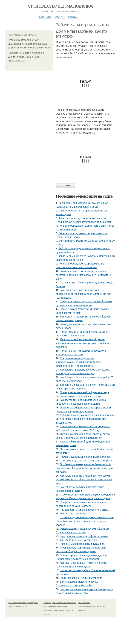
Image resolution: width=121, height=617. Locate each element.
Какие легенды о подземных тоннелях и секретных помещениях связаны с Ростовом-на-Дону (84, 274)
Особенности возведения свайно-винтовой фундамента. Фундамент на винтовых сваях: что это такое (84, 468)
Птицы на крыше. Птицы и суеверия (81, 578)
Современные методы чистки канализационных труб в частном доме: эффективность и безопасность (79, 362)
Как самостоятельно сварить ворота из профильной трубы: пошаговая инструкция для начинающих (83, 293)
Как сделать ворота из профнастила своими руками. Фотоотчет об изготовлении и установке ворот (84, 479)
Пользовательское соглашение (64, 603)
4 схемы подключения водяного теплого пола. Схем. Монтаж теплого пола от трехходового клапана (85, 521)
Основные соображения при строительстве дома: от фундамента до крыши (83, 409)
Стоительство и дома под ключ (60, 6)
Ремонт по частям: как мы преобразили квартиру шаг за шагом (81, 352)
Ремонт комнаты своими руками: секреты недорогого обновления (82, 333)
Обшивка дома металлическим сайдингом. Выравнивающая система (82, 530)
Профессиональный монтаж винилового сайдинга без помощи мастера (81, 504)
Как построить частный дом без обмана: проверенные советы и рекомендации (81, 401)
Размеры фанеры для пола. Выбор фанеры (85, 456)
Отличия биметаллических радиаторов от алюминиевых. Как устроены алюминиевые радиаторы (29, 44)
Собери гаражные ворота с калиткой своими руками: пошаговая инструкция (84, 303)
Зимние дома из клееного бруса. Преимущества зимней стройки (77, 583)
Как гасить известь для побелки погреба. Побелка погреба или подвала (81, 564)
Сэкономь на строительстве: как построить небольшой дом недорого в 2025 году (83, 428)
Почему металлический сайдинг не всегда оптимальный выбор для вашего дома (82, 394)
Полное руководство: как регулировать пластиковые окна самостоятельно (80, 265)
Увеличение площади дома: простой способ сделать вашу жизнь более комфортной (83, 435)
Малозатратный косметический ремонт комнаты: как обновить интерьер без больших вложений (82, 343)
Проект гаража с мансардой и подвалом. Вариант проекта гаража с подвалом (82, 557)
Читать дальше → (65, 185)
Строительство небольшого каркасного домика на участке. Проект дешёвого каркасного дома (85, 496)
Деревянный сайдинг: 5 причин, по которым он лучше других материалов (85, 386)
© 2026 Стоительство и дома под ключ (23, 603)
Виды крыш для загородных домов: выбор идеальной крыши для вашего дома (82, 204)
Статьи (73, 16)
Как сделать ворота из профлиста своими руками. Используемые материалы (82, 538)
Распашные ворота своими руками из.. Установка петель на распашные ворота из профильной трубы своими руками (81, 547)
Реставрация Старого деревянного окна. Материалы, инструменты (82, 511)
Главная (45, 16)
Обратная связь (84, 603)
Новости (59, 16)
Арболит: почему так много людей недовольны (87, 415)
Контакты (47, 603)
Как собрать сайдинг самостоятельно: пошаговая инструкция (80, 488)
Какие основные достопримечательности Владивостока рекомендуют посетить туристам (83, 220)
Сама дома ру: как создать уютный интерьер (86, 460)
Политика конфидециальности (55, 606)
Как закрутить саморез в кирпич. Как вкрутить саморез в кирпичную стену (84, 591)
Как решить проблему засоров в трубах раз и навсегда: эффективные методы (84, 371)
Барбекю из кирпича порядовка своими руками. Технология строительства (26, 57)
